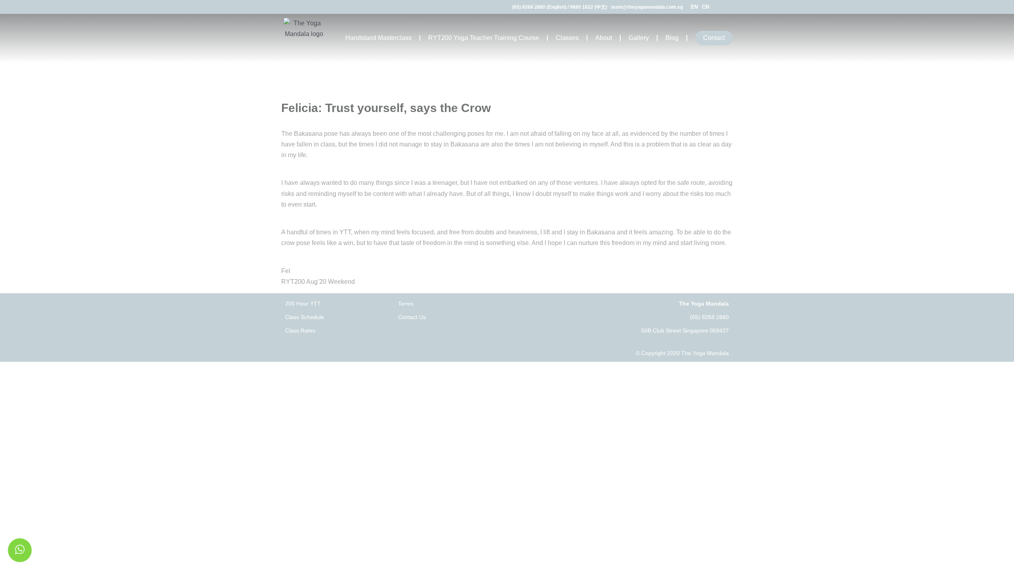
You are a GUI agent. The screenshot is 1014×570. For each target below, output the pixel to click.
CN (705, 7)
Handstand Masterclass (378, 37)
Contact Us (412, 317)
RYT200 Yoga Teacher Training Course (483, 37)
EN (694, 7)
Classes (567, 37)
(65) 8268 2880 (709, 317)
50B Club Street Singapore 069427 (685, 330)
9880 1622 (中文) (588, 7)
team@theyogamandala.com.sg (647, 7)
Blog (672, 37)
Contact (714, 37)
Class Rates (300, 330)
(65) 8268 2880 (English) (539, 7)
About (603, 37)
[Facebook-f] (720, 7)
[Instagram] (730, 7)
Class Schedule (304, 317)
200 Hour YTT (303, 303)
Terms (406, 303)
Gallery (639, 37)
